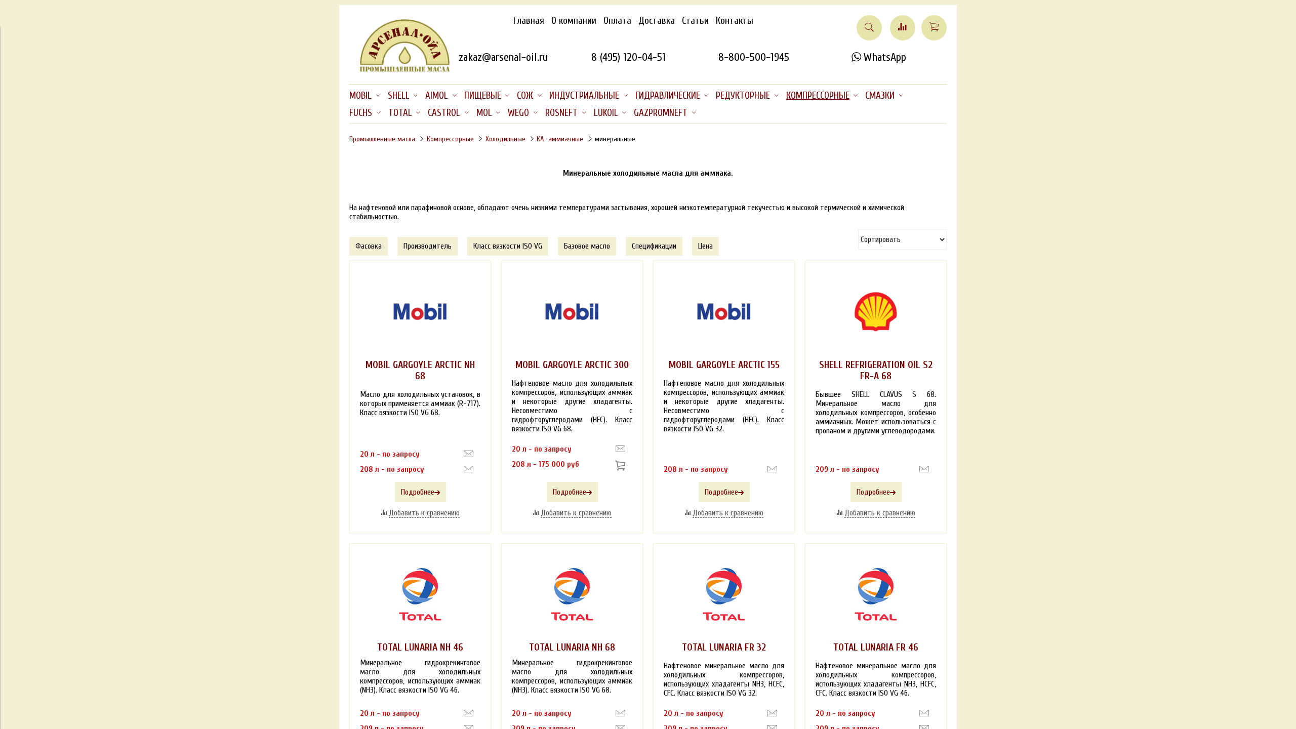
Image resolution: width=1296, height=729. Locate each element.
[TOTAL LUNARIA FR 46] (875, 594)
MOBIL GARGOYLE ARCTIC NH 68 (420, 370)
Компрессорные (450, 139)
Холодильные (505, 139)
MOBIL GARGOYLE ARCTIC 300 (572, 365)
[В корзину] (622, 467)
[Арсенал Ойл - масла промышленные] (400, 69)
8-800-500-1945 (753, 57)
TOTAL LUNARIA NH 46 (420, 647)
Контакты (734, 20)
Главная (528, 20)
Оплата (617, 20)
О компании (573, 20)
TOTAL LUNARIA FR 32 (724, 647)
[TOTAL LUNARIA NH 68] (572, 594)
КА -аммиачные (560, 139)
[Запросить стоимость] (468, 454)
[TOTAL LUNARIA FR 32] (723, 594)
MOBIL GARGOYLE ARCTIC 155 (724, 365)
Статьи (695, 20)
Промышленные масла (382, 139)
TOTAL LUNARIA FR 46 (875, 647)
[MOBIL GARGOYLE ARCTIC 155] (723, 311)
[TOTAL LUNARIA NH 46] (420, 594)
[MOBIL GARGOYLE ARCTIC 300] (572, 311)
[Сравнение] (902, 27)
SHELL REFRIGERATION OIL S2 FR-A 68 (876, 370)
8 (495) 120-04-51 (628, 57)
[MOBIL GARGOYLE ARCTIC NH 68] (420, 311)
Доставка (656, 20)
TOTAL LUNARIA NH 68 (572, 647)
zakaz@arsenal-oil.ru (503, 57)
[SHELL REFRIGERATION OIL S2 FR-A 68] (875, 311)
